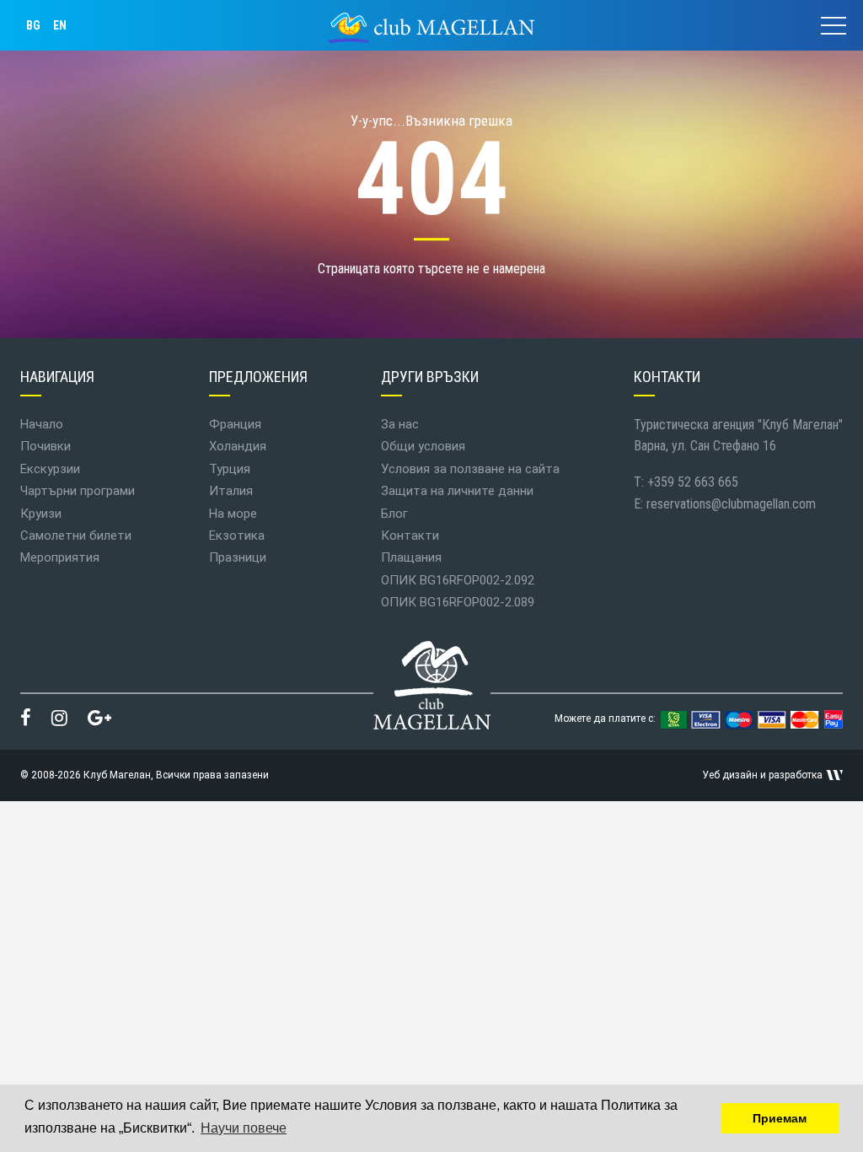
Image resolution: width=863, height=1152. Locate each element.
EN (60, 25)
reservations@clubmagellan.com (731, 504)
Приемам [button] (780, 1118)
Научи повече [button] (244, 1128)
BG (33, 25)
